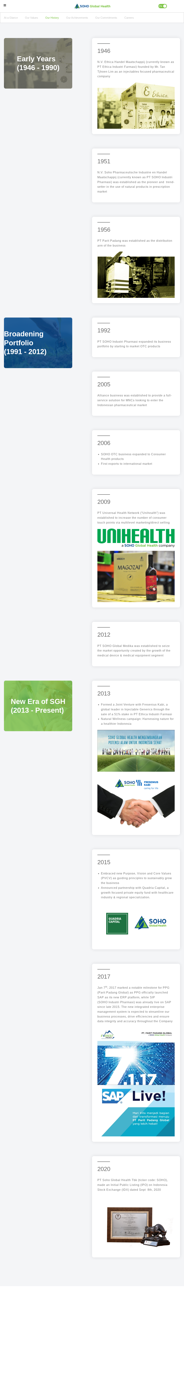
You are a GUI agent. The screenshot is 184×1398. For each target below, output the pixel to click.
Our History (52, 17)
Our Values (31, 17)
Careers (129, 17)
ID (165, 6)
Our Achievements (77, 17)
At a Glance (11, 17)
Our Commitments (106, 17)
